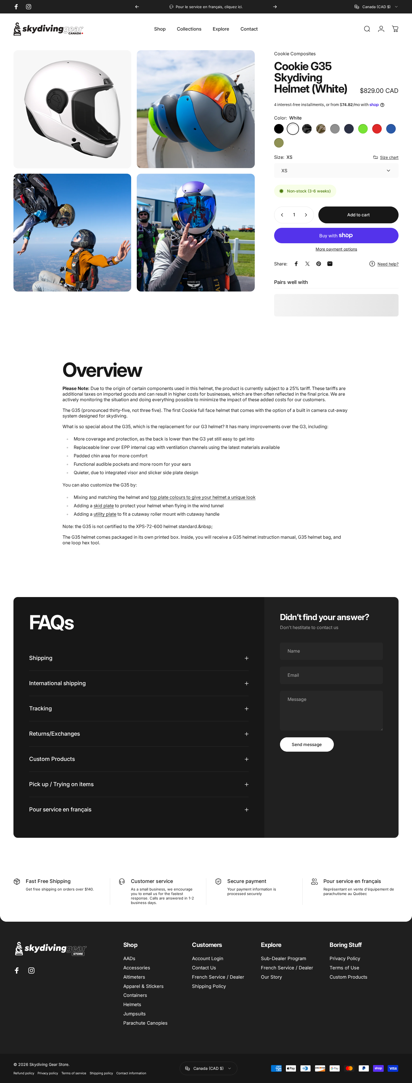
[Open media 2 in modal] (195, 109)
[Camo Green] (321, 129)
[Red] (377, 129)
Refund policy (23, 1073)
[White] (293, 129)
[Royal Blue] (391, 129)
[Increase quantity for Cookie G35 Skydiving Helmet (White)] (307, 215)
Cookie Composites (295, 53)
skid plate (104, 505)
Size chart (389, 157)
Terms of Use (344, 967)
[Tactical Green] (279, 143)
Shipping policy (101, 1073)
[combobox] (377, 6)
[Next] (275, 6)
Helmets (132, 1004)
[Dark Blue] (349, 129)
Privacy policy (48, 1073)
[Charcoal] (335, 129)
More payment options (336, 249)
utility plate (105, 514)
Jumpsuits (134, 1014)
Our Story (271, 977)
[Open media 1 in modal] (72, 109)
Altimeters (134, 977)
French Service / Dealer (218, 977)
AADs (129, 958)
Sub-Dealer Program (283, 958)
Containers (135, 995)
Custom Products (348, 977)
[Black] (279, 129)
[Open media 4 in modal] (195, 233)
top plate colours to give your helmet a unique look (203, 497)
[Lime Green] (363, 129)
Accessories (136, 967)
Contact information (131, 1073)
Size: (283, 157)
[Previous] (137, 6)
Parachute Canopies (145, 1023)
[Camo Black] (307, 129)
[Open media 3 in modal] (72, 233)
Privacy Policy (345, 958)
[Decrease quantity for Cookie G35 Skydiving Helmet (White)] (280, 215)
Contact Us (204, 967)
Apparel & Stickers (143, 986)
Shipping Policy (209, 986)
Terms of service (73, 1073)
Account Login (207, 958)
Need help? (388, 263)
